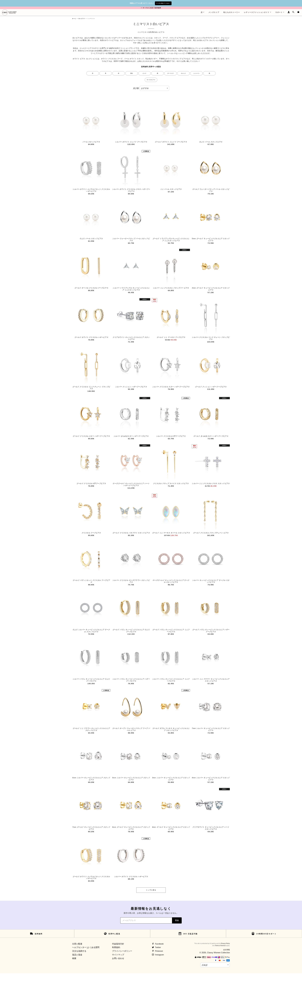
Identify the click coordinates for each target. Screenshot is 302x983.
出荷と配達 (77, 944)
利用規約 (116, 947)
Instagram (159, 955)
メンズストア (213, 12)
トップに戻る (151, 890)
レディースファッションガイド (256, 12)
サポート (279, 12)
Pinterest (158, 951)
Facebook (159, 944)
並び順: (136, 88)
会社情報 (226, 950)
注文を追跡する (79, 951)
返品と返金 (77, 955)
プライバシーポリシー (122, 951)
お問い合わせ (118, 958)
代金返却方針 (118, 944)
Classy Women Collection (218, 952)
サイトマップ (118, 955)
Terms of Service (220, 945)
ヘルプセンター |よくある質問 (85, 947)
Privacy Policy (225, 943)
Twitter (157, 947)
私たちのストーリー (231, 12)
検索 (74, 958)
